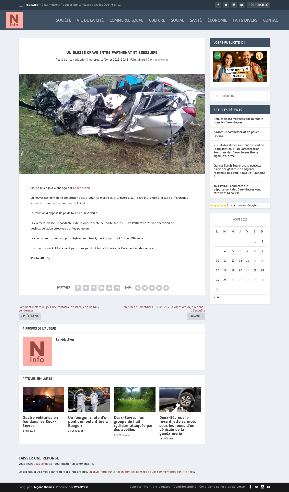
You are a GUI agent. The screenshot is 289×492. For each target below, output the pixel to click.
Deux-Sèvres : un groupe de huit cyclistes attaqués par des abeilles (133, 423)
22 (255, 270)
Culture (157, 21)
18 (224, 270)
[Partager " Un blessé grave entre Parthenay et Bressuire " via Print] (117, 288)
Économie (217, 21)
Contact (271, 21)
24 (217, 280)
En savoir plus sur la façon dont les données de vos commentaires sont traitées (141, 472)
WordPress (81, 487)
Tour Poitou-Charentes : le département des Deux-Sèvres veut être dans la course (237, 189)
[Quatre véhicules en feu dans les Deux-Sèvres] (43, 399)
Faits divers (245, 21)
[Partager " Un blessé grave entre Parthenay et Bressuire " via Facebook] (78, 288)
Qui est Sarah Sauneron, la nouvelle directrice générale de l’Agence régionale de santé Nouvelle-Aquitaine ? (239, 171)
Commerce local (126, 21)
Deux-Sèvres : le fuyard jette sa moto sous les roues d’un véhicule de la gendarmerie (177, 425)
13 (240, 260)
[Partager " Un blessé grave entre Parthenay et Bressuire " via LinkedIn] (101, 288)
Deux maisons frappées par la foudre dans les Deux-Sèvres (238, 120)
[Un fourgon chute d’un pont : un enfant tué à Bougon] (89, 399)
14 (247, 260)
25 (224, 280)
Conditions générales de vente (222, 486)
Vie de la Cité (90, 21)
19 (233, 270)
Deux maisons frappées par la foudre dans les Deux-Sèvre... (81, 4)
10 (217, 260)
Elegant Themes (43, 487)
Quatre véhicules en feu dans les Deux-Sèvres (40, 421)
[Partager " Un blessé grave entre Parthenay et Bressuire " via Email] (109, 288)
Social (177, 21)
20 (240, 270)
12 (233, 260)
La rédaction (77, 59)
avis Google (249, 205)
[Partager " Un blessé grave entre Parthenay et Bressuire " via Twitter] (86, 288)
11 (224, 260)
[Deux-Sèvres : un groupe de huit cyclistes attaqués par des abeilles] (135, 399)
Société (63, 21)
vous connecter (44, 464)
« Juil (217, 297)
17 (217, 270)
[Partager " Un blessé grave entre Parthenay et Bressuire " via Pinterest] (94, 288)
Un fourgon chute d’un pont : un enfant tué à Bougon (88, 421)
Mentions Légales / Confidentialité (170, 486)
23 (262, 270)
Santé (196, 21)
